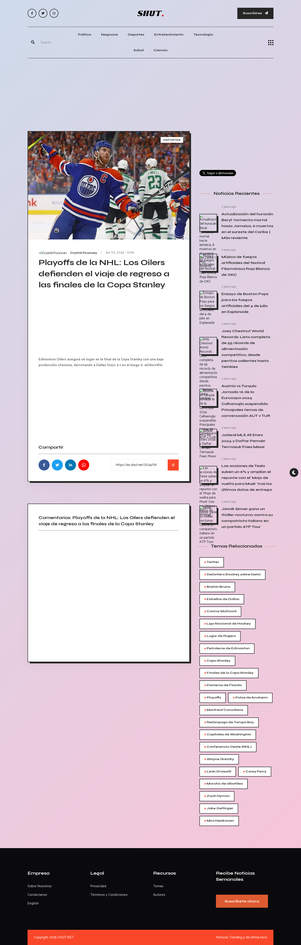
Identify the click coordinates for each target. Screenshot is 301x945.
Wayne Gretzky (219, 759)
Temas (158, 886)
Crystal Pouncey (83, 253)
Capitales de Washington (227, 734)
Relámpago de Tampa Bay (229, 722)
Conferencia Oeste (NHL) (228, 746)
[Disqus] (109, 594)
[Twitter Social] (43, 13)
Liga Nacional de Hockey (227, 623)
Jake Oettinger (218, 808)
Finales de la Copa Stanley (229, 673)
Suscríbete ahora (242, 901)
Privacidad (98, 886)
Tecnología (203, 34)
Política (84, 34)
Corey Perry (254, 771)
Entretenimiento (168, 34)
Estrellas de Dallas (221, 599)
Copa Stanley (217, 660)
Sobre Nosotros (40, 886)
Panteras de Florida (223, 685)
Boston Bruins (217, 586)
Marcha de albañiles (223, 783)
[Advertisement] (150, 93)
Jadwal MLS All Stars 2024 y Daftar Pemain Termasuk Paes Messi (243, 441)
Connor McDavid (220, 611)
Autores (159, 895)
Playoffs (212, 697)
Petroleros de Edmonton (227, 648)
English (33, 903)
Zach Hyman (217, 796)
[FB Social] (32, 13)
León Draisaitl (217, 771)
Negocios (109, 34)
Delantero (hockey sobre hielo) (232, 574)
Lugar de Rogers (220, 636)
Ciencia (160, 50)
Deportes (136, 34)
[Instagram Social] (54, 13)
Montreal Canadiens (223, 710)
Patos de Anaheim (250, 697)
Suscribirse (253, 13)
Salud (139, 50)
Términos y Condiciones (109, 895)
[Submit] (33, 42)
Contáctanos (37, 895)
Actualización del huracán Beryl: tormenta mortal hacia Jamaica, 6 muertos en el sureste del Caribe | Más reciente (247, 226)
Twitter (211, 562)
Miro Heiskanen (219, 820)
